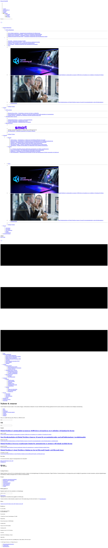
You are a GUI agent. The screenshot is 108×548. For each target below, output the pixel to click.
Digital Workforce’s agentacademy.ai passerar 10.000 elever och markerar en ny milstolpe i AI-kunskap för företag (37, 430)
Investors (5, 11)
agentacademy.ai (6, 9)
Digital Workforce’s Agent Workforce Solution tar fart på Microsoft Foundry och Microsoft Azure (32, 450)
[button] (3, 495)
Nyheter (13, 106)
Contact (4, 12)
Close (2, 235)
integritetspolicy (43, 498)
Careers (4, 8)
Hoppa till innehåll (4, 1)
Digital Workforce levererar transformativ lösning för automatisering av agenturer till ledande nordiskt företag (36, 443)
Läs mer (25, 434)
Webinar (9, 106)
